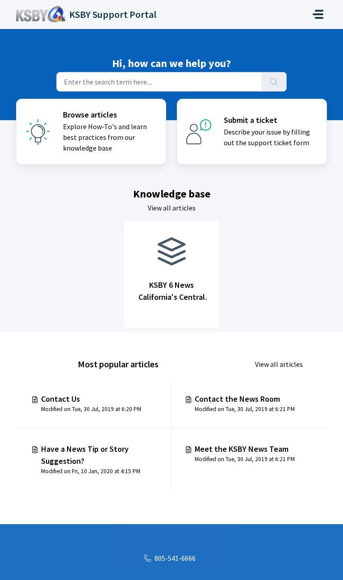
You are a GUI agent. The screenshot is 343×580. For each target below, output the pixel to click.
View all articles (172, 207)
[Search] (274, 82)
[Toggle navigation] (318, 14)
